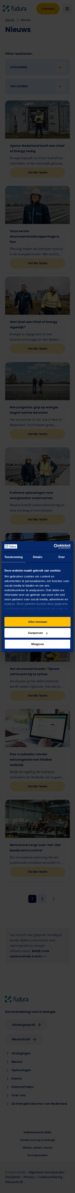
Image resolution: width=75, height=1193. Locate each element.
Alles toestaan (37, 621)
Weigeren (37, 644)
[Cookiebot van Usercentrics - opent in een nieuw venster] (54, 546)
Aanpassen (35, 632)
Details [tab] (37, 557)
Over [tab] (61, 557)
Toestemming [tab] (13, 557)
